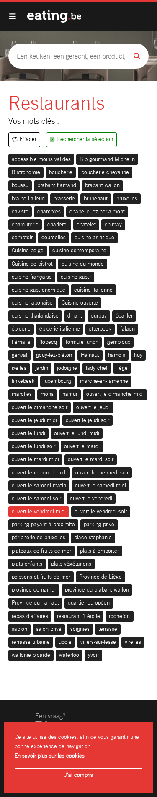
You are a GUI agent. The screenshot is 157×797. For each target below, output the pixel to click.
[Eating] (54, 16)
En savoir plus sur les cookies (50, 756)
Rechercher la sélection (85, 139)
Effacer (28, 139)
